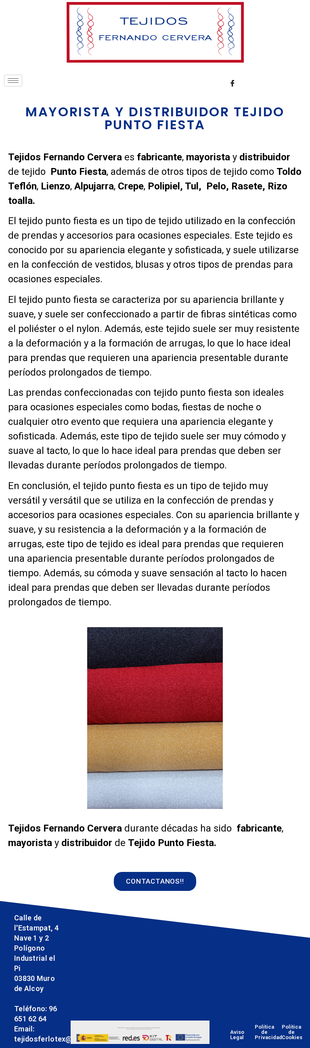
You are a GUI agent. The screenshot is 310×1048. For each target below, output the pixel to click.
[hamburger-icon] (13, 80)
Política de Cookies (292, 1032)
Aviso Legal (237, 1034)
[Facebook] (232, 83)
